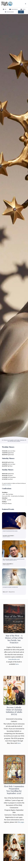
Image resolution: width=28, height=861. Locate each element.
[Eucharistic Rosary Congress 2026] (14, 569)
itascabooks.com (14, 659)
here (17, 664)
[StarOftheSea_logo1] (7, 2)
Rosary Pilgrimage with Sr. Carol (10, 531)
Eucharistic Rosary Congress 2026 (10, 587)
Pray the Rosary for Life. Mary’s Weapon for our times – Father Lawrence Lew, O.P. (13, 560)
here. (19, 743)
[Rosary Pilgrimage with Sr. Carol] (14, 513)
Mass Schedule (8, 484)
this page (21, 822)
